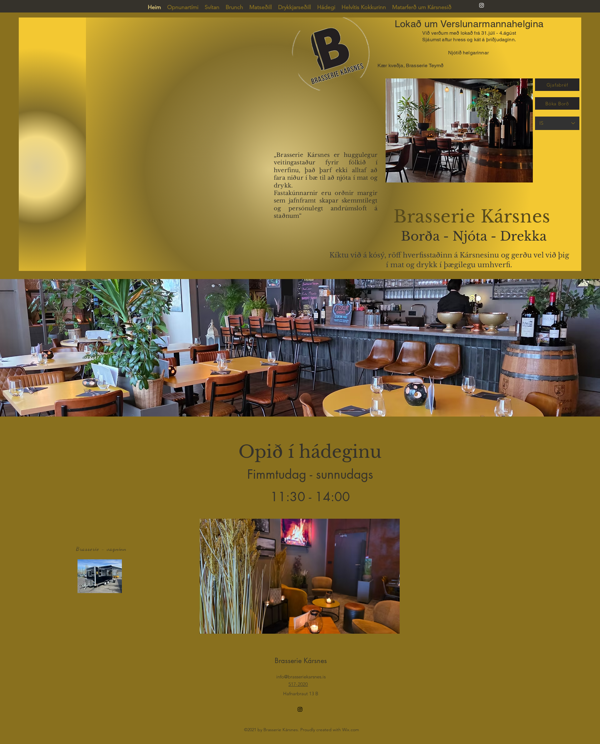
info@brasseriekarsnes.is (301, 677)
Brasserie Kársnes (301, 660)
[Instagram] (481, 5)
